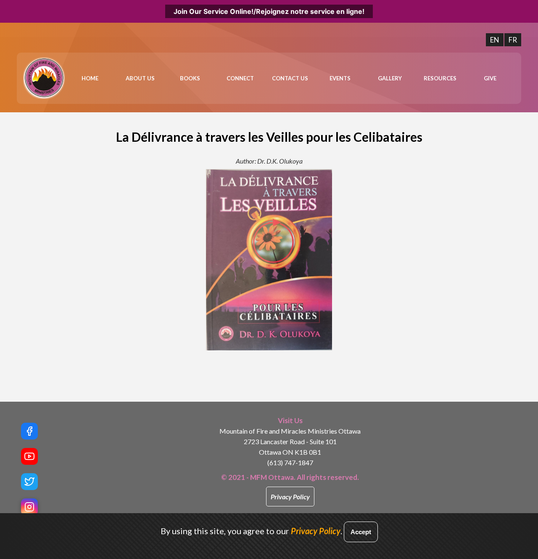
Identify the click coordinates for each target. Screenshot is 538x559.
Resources (440, 78)
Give (490, 78)
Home (90, 78)
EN (494, 39)
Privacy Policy (290, 497)
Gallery (390, 78)
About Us (140, 78)
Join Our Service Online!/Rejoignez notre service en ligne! (269, 11)
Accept (361, 531)
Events (340, 78)
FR (513, 39)
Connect (240, 78)
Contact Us (290, 78)
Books (190, 78)
